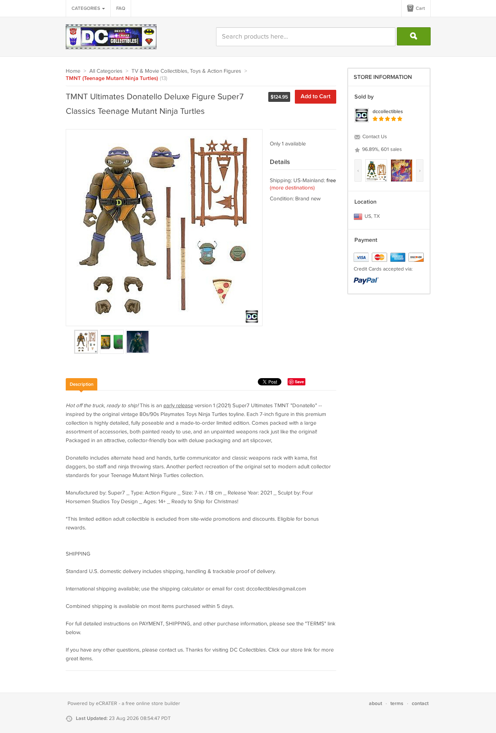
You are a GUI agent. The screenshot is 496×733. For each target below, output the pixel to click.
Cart (420, 8)
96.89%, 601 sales (381, 149)
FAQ (120, 8)
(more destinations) (292, 188)
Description (81, 384)
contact (420, 703)
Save (299, 381)
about (375, 703)
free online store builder (153, 703)
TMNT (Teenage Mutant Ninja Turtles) (112, 78)
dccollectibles (388, 111)
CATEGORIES (86, 8)
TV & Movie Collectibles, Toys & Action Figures (186, 71)
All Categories (105, 71)
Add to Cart (315, 96)
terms (396, 703)
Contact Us (374, 137)
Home (73, 71)
